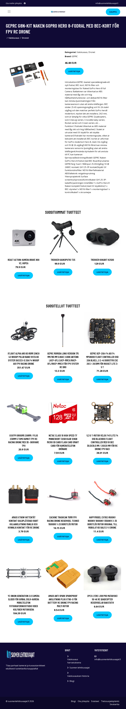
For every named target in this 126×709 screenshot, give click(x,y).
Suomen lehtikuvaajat (80, 667)
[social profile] (25, 3)
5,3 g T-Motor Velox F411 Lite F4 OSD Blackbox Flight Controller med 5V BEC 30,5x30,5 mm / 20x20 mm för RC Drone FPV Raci (102, 442)
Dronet (25, 38)
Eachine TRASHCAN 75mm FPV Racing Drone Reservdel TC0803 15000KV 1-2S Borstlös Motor (63, 521)
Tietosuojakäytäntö (110, 701)
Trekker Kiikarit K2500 (102, 259)
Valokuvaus (13, 38)
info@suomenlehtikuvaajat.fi (107, 3)
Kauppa (113, 12)
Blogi (72, 681)
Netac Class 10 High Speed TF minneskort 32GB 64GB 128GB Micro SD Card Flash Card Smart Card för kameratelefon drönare (63, 442)
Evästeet (95, 701)
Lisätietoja (74, 71)
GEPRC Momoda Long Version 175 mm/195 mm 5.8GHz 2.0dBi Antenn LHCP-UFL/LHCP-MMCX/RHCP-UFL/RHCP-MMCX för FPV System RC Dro (63, 360)
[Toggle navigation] (9, 11)
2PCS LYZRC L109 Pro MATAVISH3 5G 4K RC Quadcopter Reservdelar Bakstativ (102, 599)
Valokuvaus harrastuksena (74, 661)
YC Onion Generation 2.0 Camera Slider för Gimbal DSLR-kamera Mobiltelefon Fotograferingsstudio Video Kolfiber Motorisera (23, 602)
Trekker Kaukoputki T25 (63, 259)
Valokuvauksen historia (78, 676)
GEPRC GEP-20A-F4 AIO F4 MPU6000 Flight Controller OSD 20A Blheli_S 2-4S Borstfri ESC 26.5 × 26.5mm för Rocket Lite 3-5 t (102, 360)
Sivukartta (114, 704)
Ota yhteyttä (83, 701)
